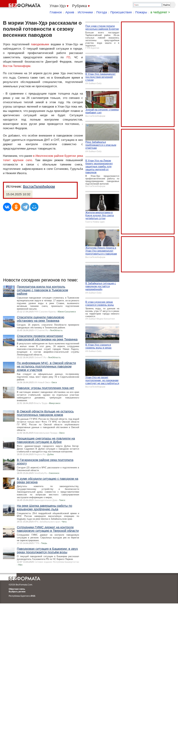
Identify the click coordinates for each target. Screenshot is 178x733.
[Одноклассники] (16, 207)
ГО (68, 57)
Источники (85, 12)
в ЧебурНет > (160, 12)
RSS (33, 596)
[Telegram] (25, 207)
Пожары (141, 12)
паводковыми (40, 44)
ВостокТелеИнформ (39, 186)
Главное (56, 12)
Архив (69, 12)
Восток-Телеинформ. (17, 66)
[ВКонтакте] (7, 207)
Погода (101, 12)
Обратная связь (17, 589)
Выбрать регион (17, 591)
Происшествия (121, 12)
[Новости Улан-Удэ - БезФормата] (21, 4)
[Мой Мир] (34, 207)
